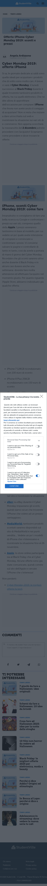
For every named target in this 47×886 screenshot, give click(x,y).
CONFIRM (14, 486)
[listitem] (23, 440)
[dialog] (23, 443)
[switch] (38, 446)
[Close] (42, 397)
